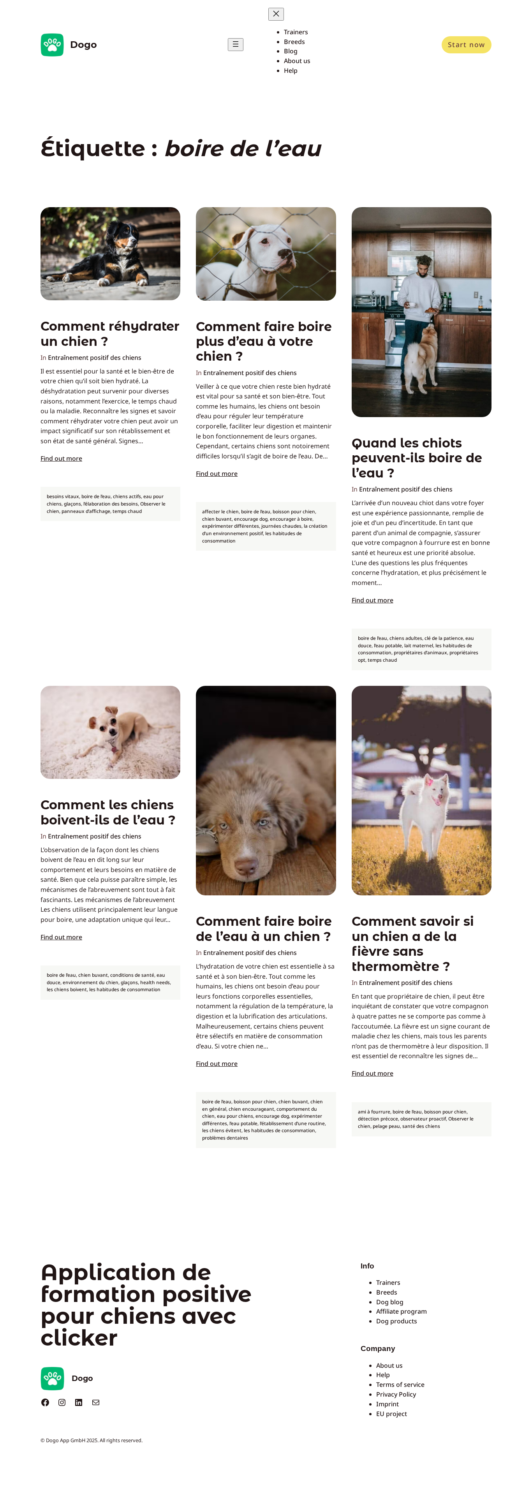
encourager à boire (291, 519)
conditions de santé (132, 975)
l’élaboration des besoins (110, 503)
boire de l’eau (96, 496)
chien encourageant (251, 1109)
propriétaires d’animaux (420, 652)
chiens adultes (405, 638)
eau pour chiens (235, 1116)
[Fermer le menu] (276, 14)
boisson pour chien (294, 511)
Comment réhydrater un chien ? (110, 334)
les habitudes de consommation (124, 989)
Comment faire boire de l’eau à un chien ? (264, 929)
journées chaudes (281, 526)
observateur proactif (423, 1118)
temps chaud (127, 511)
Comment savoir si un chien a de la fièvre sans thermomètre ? (413, 944)
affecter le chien (220, 511)
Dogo (83, 44)
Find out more (61, 458)
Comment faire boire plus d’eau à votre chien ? (264, 341)
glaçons (72, 503)
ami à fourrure (374, 1111)
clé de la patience (444, 638)
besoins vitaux (63, 496)
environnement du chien (90, 982)
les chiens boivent (67, 989)
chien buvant (217, 519)
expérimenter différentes (230, 526)
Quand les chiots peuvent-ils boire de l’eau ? (417, 458)
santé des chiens (421, 1126)
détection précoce (378, 1118)
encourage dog (251, 519)
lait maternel (418, 645)
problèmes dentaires (225, 1137)
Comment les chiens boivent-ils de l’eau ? (108, 812)
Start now (466, 44)
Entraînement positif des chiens (94, 357)
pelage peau (386, 1126)
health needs (155, 982)
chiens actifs (127, 496)
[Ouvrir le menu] (235, 44)
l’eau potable (388, 645)
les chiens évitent (221, 1130)
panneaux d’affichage (86, 511)
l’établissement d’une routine (292, 1123)
